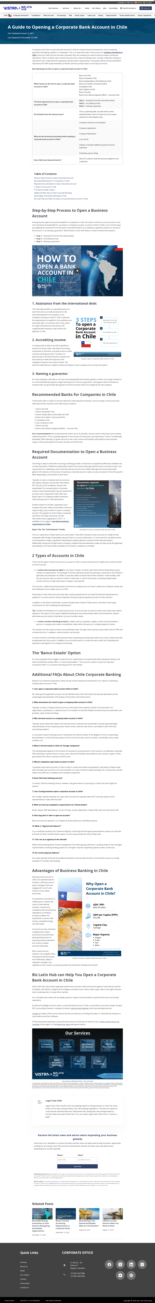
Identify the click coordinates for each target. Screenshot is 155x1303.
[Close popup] (122, 596)
